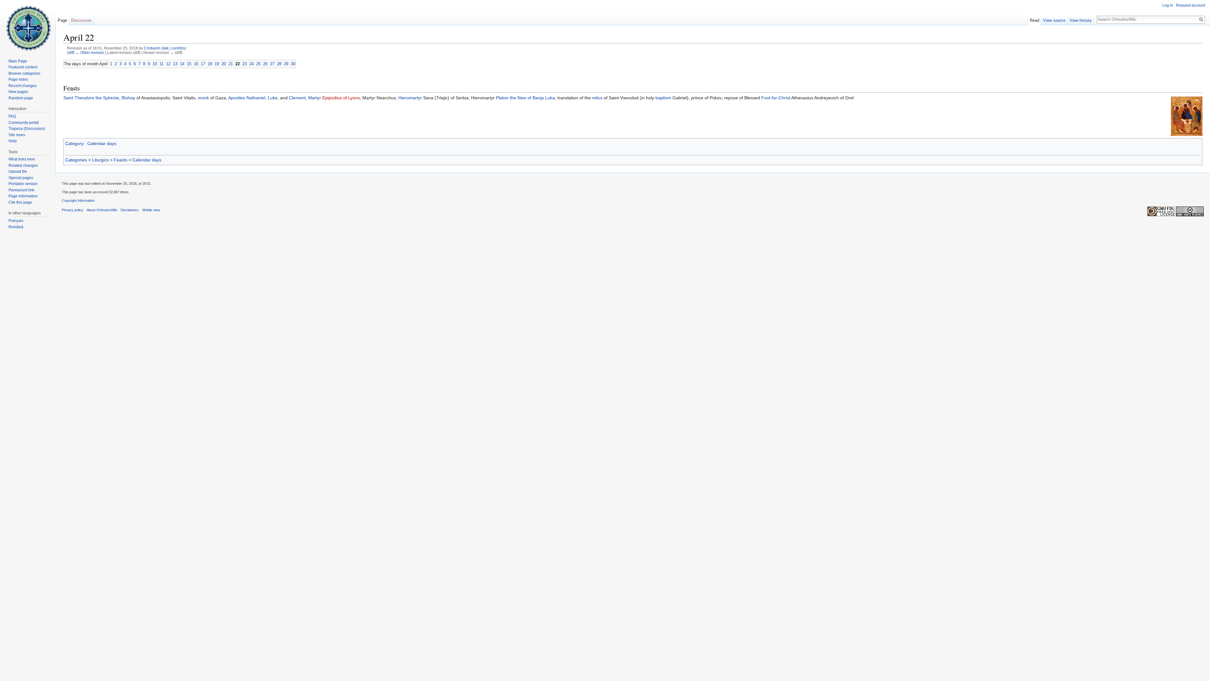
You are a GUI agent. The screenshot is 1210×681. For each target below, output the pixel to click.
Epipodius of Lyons (341, 97)
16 (196, 63)
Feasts (120, 159)
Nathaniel (255, 97)
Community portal (24, 122)
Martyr (314, 97)
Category (74, 143)
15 (189, 63)
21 (230, 63)
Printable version (23, 184)
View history (1080, 20)
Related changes (23, 165)
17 (203, 63)
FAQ (12, 116)
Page (62, 20)
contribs (178, 48)
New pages (18, 92)
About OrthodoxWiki (102, 210)
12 (168, 63)
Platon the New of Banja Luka (525, 97)
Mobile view (151, 210)
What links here (22, 159)
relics (597, 97)
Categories (76, 159)
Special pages (21, 178)
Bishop (128, 97)
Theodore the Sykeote (97, 97)
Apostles (236, 97)
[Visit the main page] (28, 25)
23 (244, 63)
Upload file (18, 171)
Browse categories (24, 73)
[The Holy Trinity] (1186, 116)
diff (70, 52)
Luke (273, 97)
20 (224, 63)
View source (1054, 20)
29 (286, 63)
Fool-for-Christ (775, 97)
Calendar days (101, 143)
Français (16, 220)
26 (265, 63)
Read (1034, 20)
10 (155, 63)
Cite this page (20, 202)
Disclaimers (130, 210)
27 (272, 63)
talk (166, 48)
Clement (297, 97)
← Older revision (90, 52)
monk (203, 97)
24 (251, 63)
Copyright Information (78, 200)
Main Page (18, 61)
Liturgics (100, 159)
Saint (68, 97)
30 (293, 63)
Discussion (81, 20)
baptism (663, 97)
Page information (23, 196)
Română (16, 227)
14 (182, 63)
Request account (1190, 5)
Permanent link (21, 190)
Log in (1167, 5)
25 (258, 63)
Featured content (23, 67)
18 (210, 63)
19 (217, 63)
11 (161, 63)
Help (13, 141)
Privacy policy (72, 210)
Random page (21, 98)
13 (175, 63)
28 (279, 63)
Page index (18, 79)
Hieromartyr (410, 97)
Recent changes (23, 86)
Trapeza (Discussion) (27, 128)
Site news (17, 135)
